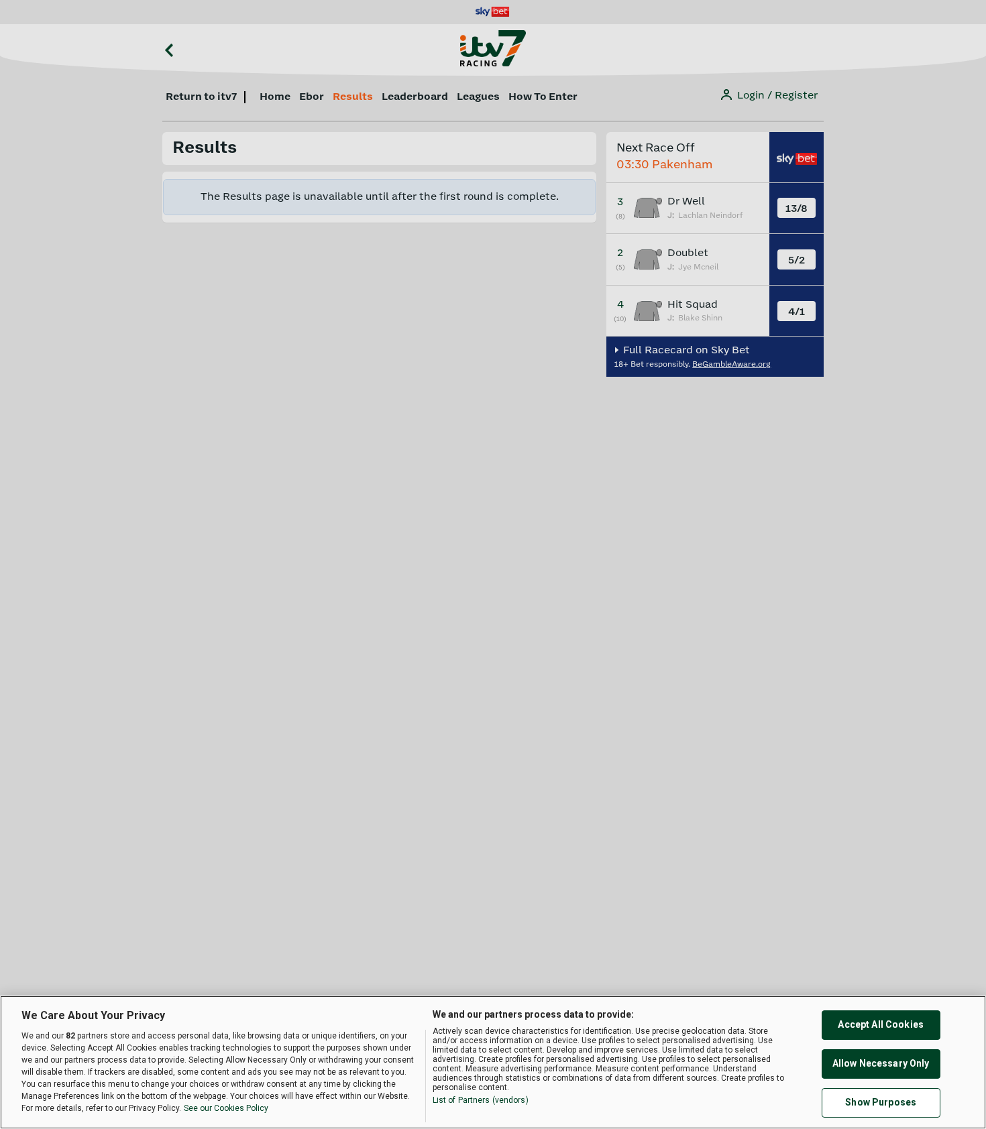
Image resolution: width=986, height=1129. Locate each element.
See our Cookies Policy (226, 1108)
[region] (493, 1062)
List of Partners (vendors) (481, 1100)
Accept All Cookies (881, 1024)
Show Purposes (880, 1102)
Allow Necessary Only (881, 1063)
